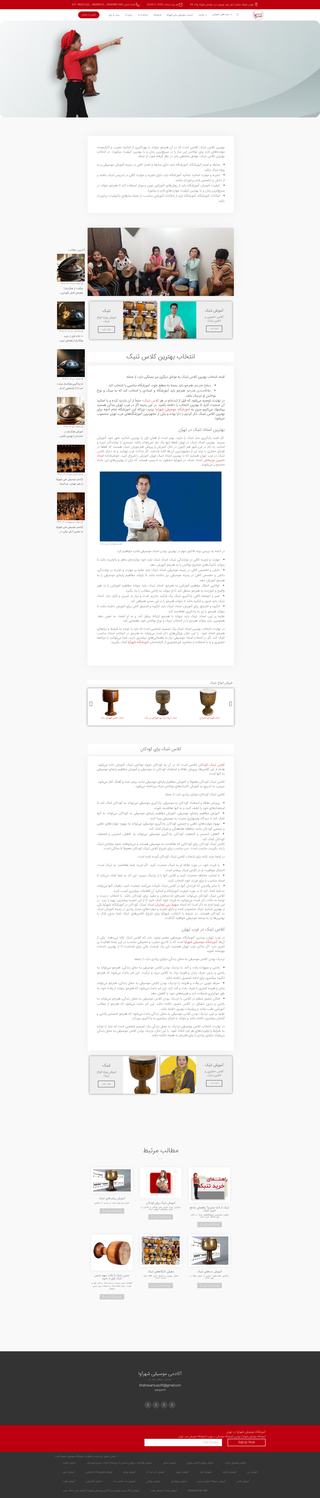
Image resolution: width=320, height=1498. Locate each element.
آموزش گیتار (205, 1472)
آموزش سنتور (169, 1463)
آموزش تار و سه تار (155, 1472)
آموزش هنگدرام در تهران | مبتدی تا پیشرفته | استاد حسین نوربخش (119, 1463)
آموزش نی (252, 1472)
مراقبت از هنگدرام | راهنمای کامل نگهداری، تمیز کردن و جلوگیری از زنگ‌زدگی (71, 290)
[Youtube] (155, 1404)
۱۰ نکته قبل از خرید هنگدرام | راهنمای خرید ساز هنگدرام (71, 338)
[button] (90, 704)
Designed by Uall (197, 1490)
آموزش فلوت (69, 1481)
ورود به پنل (114, 15)
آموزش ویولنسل (178, 1481)
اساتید (201, 15)
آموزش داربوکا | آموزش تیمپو (211, 1481)
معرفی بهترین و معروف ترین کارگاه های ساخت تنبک (160, 1277)
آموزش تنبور (68, 1472)
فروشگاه (157, 15)
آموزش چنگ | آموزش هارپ (163, 1490)
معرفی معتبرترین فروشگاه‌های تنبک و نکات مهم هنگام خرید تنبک (209, 1216)
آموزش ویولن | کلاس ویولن (200, 1463)
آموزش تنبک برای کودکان (160, 1203)
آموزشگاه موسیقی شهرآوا (172, 409)
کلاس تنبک (151, 400)
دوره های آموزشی (220, 14)
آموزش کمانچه (229, 1472)
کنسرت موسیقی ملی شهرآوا (180, 15)
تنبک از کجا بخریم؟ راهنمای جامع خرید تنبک (209, 1209)
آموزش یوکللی (153, 1481)
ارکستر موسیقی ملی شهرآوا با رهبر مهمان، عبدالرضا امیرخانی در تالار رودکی (69, 481)
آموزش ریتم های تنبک (112, 1198)
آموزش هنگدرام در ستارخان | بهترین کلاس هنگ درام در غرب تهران (71, 434)
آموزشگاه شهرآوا (138, 642)
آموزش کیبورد (182, 1472)
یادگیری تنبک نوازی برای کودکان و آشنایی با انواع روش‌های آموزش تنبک (161, 1208)
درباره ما (129, 15)
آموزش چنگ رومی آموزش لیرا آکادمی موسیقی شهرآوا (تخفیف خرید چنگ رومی (101, 1490)
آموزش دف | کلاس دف (124, 1481)
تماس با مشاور (89, 15)
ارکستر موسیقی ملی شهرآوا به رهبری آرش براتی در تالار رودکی (69, 529)
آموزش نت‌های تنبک (209, 1271)
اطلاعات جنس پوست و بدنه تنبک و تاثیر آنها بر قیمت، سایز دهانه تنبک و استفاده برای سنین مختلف (111, 1286)
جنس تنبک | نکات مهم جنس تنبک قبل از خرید (111, 1277)
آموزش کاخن (242, 1481)
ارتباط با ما (143, 15)
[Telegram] (147, 1404)
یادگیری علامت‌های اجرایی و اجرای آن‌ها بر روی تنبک (209, 1277)
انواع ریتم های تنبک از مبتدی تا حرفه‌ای (112, 1203)
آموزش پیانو (129, 1472)
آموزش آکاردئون (94, 1481)
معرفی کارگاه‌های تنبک (161, 1271)
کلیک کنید (214, 328)
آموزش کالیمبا (69, 1463)
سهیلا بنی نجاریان (167, 905)
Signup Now (246, 1442)
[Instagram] (164, 1404)
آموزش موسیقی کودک (235, 1463)
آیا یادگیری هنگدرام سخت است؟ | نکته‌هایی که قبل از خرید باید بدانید (70, 386)
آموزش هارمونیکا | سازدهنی (99, 1472)
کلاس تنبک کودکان (211, 765)
